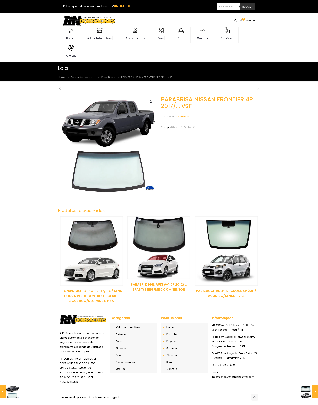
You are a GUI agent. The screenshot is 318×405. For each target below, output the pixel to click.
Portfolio (171, 334)
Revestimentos (125, 362)
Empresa (171, 341)
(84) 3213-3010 (123, 6)
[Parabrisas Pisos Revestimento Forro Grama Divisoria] (89, 20)
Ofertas (121, 369)
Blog (169, 362)
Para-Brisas (108, 77)
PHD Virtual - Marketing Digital (100, 397)
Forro (119, 341)
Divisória (121, 334)
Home (61, 77)
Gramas (121, 348)
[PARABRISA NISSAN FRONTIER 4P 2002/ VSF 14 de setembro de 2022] (9, 391)
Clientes (171, 355)
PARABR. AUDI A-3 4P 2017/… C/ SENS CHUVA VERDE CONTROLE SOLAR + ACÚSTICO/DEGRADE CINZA (91, 296)
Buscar (247, 6)
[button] (151, 102)
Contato (171, 369)
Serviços (171, 348)
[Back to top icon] (254, 397)
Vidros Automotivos (83, 77)
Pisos (119, 355)
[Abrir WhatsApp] (310, 397)
